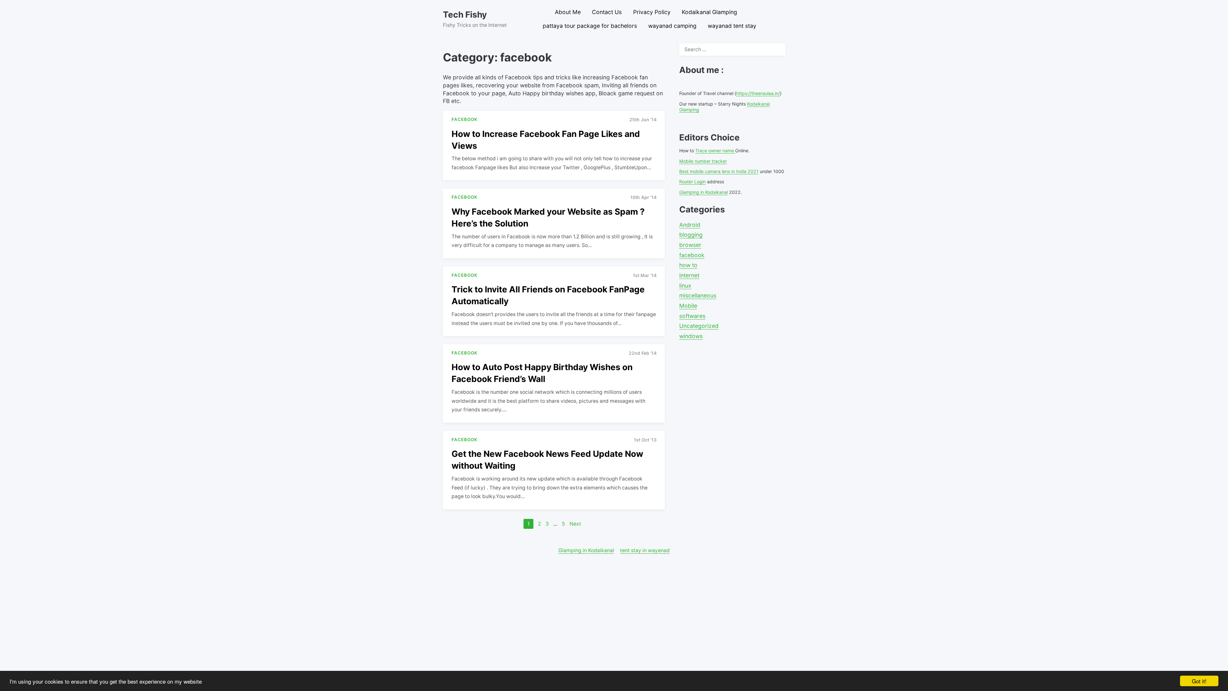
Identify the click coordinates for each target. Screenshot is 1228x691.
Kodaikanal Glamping (709, 12)
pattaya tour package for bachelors (590, 25)
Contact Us (607, 12)
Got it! (1199, 681)
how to (688, 265)
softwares (692, 316)
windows (691, 336)
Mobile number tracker (703, 161)
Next (575, 524)
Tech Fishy (465, 14)
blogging (691, 234)
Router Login (692, 181)
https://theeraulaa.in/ (758, 93)
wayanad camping (672, 25)
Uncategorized (699, 325)
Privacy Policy (652, 12)
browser (690, 245)
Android (689, 224)
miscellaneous (697, 295)
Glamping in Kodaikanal (703, 192)
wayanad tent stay (732, 25)
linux (685, 285)
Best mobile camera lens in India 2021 (719, 171)
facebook (692, 255)
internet (689, 275)
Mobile (688, 305)
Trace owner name (715, 150)
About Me (568, 12)
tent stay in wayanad (645, 550)
